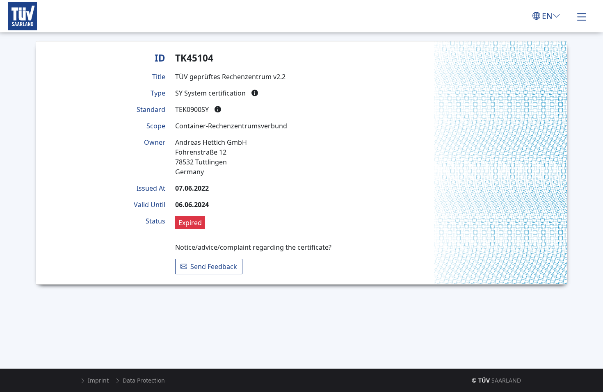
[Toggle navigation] (581, 16)
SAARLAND (496, 380)
